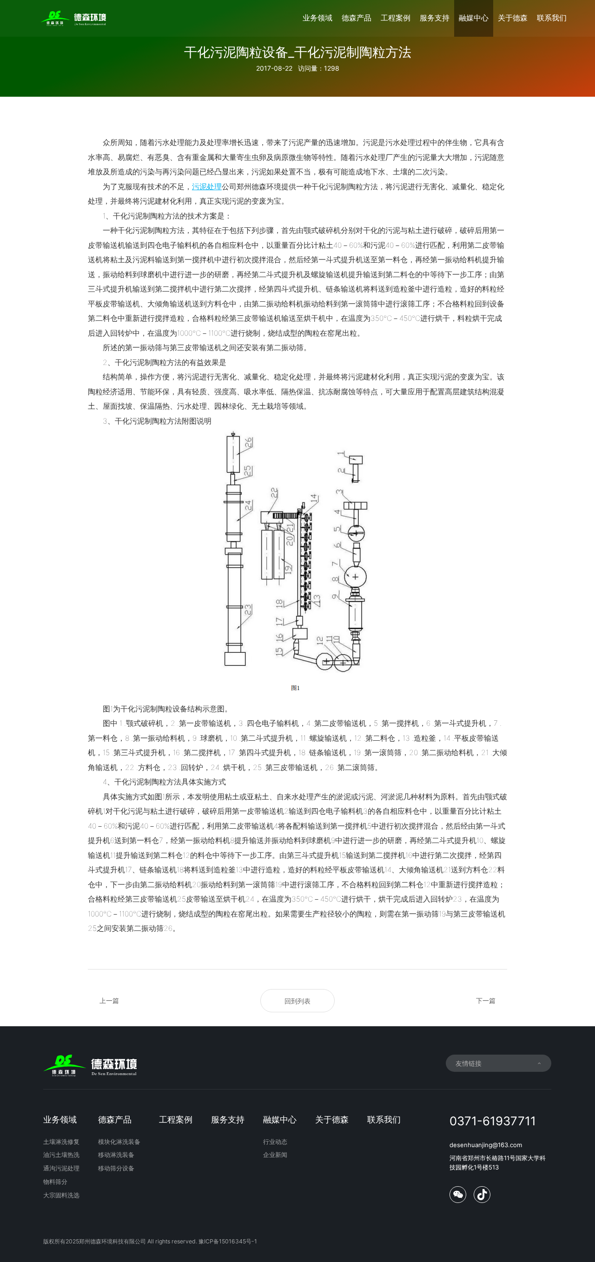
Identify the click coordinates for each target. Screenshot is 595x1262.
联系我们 (552, 17)
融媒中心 (474, 17)
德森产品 (356, 17)
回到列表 (297, 1001)
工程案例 (395, 17)
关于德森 (513, 17)
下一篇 (486, 1000)
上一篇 (109, 1000)
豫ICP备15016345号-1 (227, 1241)
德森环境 (266, 186)
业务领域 (317, 17)
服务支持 (435, 17)
